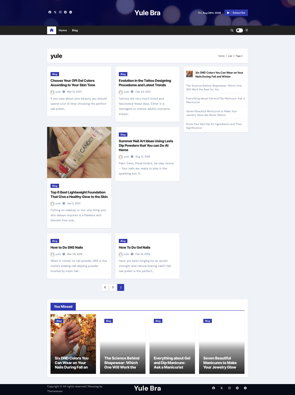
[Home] (51, 30)
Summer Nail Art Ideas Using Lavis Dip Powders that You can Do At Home (146, 145)
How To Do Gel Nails (134, 247)
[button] (246, 30)
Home (63, 30)
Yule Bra (147, 13)
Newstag (93, 386)
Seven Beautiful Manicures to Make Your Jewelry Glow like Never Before (211, 113)
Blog (75, 30)
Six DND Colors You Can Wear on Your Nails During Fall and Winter (72, 365)
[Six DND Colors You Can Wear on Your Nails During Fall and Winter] (189, 74)
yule (58, 91)
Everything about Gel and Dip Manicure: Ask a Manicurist (172, 362)
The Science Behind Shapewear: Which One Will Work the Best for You (214, 87)
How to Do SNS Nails (67, 247)
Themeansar (54, 391)
